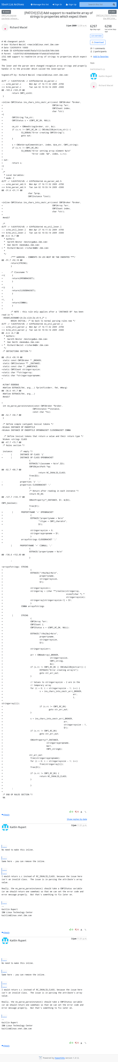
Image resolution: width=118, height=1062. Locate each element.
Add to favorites (101, 56)
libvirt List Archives (13, 4)
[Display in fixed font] (81, 812)
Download (99, 42)
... (4, 846)
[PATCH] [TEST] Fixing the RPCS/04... (106, 17)
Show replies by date (77, 819)
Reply (6, 814)
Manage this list (41, 4)
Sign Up (72, 4)
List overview (96, 36)
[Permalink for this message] (85, 812)
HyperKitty (60, 1058)
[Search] (114, 4)
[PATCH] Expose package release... (10, 17)
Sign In (58, 4)
